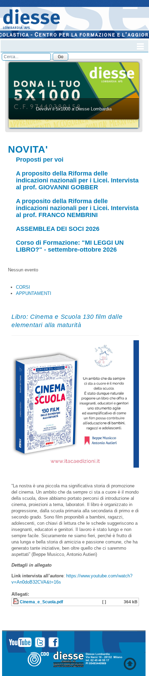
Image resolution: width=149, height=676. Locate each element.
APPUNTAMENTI (33, 293)
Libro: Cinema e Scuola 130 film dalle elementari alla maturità (66, 320)
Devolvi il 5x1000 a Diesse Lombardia (74, 108)
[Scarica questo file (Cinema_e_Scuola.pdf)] (16, 602)
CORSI (23, 287)
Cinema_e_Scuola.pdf (41, 602)
